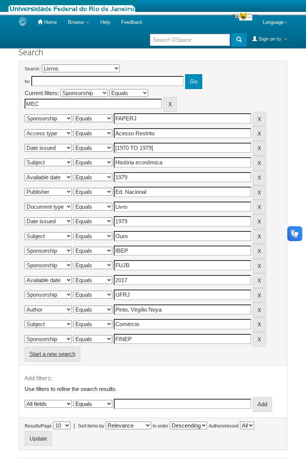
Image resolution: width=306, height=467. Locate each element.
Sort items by (91, 426)
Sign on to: (270, 39)
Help (105, 22)
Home (50, 22)
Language (273, 22)
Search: (32, 69)
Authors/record (223, 426)
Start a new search (52, 354)
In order (160, 426)
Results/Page (38, 426)
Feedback (132, 22)
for (27, 81)
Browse (76, 22)
